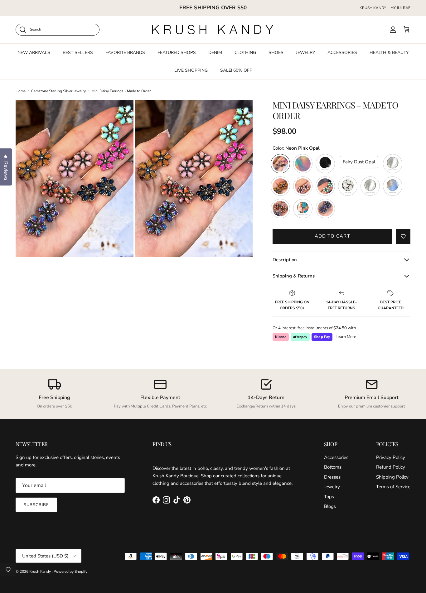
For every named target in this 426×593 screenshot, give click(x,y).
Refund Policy (390, 467)
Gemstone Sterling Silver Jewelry (58, 91)
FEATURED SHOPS (176, 52)
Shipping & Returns (294, 276)
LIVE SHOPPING (191, 70)
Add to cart (332, 236)
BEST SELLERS (78, 52)
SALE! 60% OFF (236, 70)
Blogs (330, 506)
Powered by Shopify (70, 571)
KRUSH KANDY (373, 7)
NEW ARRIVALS (33, 52)
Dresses (332, 477)
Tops (329, 497)
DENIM (215, 52)
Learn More (346, 337)
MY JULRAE (400, 7)
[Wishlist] (8, 569)
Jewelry (332, 487)
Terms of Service (393, 487)
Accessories (336, 457)
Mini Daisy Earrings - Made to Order (121, 91)
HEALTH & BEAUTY (389, 52)
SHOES (276, 52)
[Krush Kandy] (213, 29)
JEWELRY (305, 52)
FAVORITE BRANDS (125, 52)
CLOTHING (245, 52)
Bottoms (332, 467)
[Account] (392, 29)
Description (285, 260)
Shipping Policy (392, 477)
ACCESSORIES (342, 52)
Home (21, 91)
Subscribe (36, 505)
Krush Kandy (40, 571)
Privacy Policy (390, 457)
